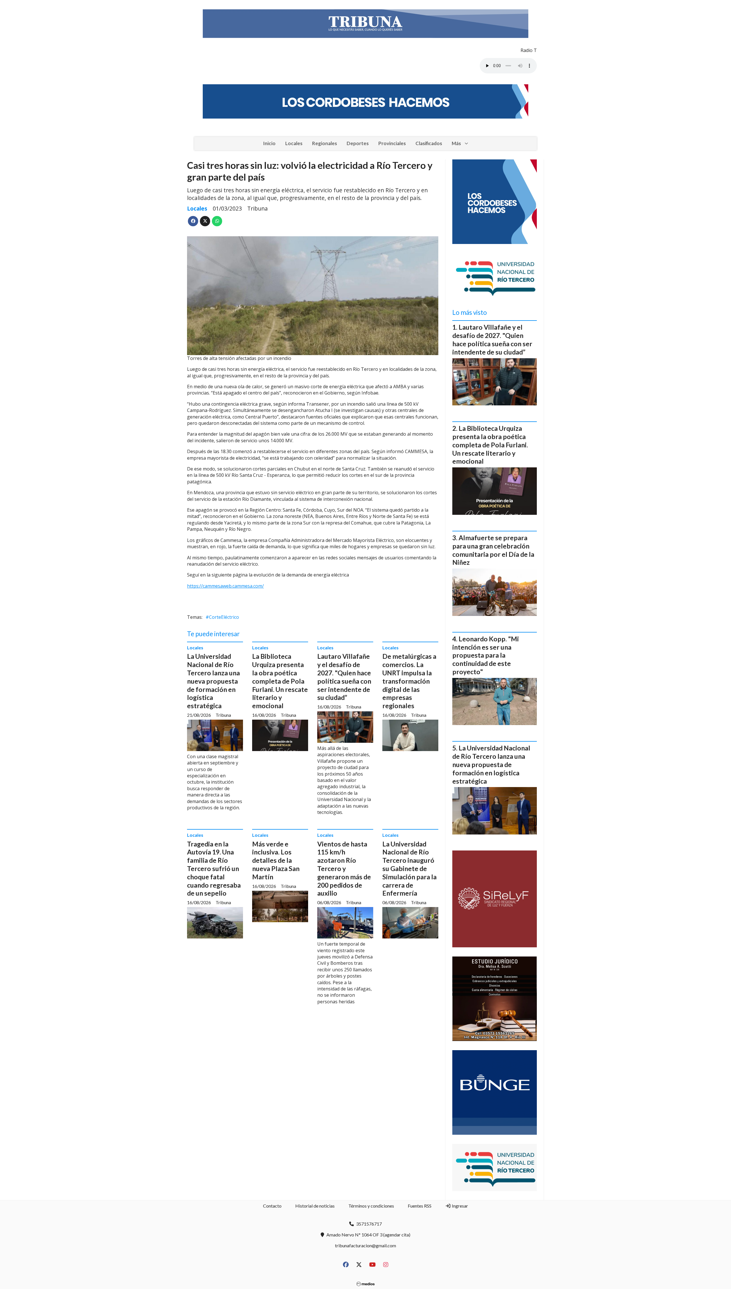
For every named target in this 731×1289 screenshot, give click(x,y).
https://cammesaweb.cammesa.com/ (225, 586)
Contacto (272, 1205)
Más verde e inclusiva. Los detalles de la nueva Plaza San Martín (276, 860)
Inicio (269, 143)
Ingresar (459, 1205)
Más (456, 143)
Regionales (324, 143)
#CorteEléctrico (222, 617)
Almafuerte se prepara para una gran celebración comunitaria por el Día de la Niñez (493, 550)
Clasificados (428, 143)
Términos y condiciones (371, 1205)
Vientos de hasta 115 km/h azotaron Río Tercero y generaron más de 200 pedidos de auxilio (344, 868)
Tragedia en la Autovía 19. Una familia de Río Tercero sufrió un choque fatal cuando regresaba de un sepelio (214, 868)
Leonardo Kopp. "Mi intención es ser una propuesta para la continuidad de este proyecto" (485, 655)
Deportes (358, 143)
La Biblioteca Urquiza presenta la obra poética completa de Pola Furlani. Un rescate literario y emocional (280, 681)
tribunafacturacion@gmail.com (365, 1245)
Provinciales (392, 143)
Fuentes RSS (419, 1205)
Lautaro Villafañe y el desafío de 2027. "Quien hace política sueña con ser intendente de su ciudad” (344, 676)
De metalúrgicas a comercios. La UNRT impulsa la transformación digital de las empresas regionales (409, 681)
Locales (293, 143)
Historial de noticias (315, 1205)
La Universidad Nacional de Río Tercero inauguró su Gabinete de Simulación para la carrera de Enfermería (409, 868)
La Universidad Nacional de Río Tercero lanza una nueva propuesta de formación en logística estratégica (213, 681)
